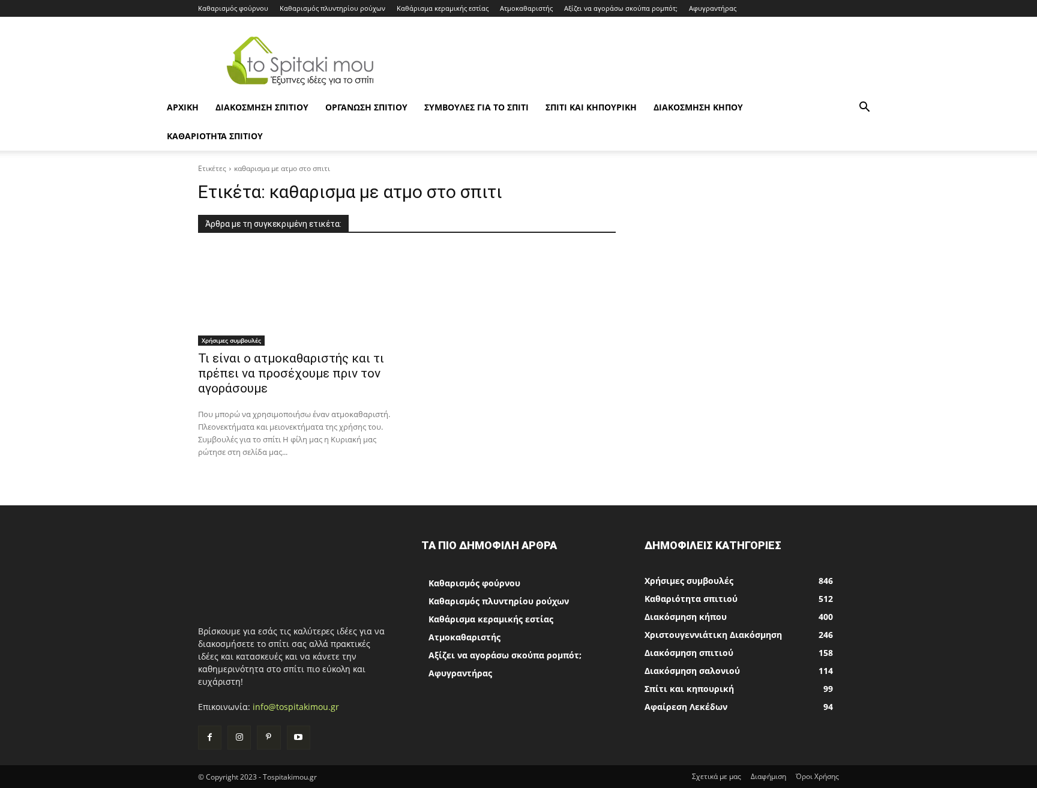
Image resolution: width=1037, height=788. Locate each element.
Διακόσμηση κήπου (698, 107)
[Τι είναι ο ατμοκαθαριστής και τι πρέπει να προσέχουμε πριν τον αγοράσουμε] (295, 297)
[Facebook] (209, 737)
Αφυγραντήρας (712, 8)
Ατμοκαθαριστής (526, 8)
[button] (864, 108)
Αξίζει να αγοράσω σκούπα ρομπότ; (621, 8)
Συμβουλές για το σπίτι (476, 107)
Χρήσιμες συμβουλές (231, 340)
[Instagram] (239, 737)
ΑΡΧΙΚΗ (183, 107)
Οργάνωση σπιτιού (366, 107)
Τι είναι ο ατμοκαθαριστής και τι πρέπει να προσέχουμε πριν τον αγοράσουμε (291, 373)
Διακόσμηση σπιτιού (261, 107)
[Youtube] (298, 737)
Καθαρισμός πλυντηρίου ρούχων (332, 8)
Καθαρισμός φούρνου (233, 8)
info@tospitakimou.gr (296, 706)
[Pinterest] (268, 737)
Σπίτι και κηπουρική (591, 107)
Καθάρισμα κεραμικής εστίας (442, 8)
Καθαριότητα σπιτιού (215, 136)
